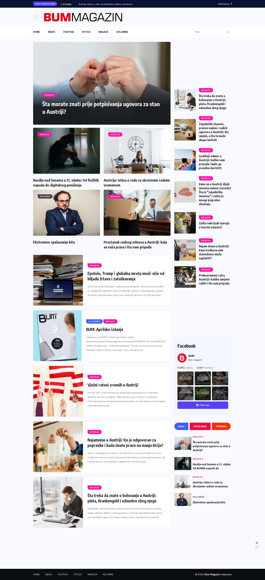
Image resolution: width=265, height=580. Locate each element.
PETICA (86, 31)
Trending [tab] (221, 426)
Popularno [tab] (200, 426)
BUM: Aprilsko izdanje (104, 329)
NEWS (51, 31)
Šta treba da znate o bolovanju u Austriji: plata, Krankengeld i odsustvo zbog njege (212, 102)
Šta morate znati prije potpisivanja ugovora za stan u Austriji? (211, 446)
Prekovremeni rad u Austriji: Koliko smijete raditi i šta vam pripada (214, 279)
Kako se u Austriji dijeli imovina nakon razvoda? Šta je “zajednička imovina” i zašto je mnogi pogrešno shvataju (215, 194)
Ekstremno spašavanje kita (54, 242)
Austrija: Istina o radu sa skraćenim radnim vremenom (106, 4)
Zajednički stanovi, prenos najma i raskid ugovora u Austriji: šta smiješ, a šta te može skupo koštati (214, 132)
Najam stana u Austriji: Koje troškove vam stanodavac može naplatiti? (214, 252)
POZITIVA (68, 31)
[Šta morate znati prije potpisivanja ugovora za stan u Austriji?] (102, 83)
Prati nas (204, 405)
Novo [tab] (181, 426)
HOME (36, 31)
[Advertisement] (202, 63)
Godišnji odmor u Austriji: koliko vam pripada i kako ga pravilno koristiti (212, 162)
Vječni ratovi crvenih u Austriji (113, 384)
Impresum (226, 574)
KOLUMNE (122, 31)
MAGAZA (103, 31)
